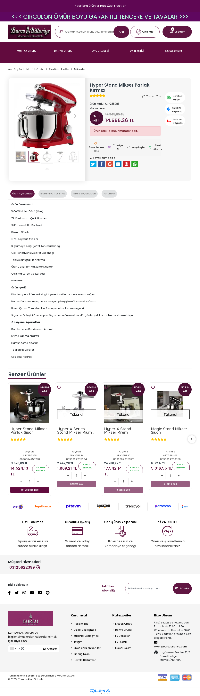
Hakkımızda (81, 624)
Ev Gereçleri (122, 636)
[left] (8, 439)
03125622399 (22, 567)
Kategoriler (121, 615)
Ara (121, 31)
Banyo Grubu (123, 630)
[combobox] (12, 648)
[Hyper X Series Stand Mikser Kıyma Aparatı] (29, 404)
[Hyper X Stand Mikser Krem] (76, 404)
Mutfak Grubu (123, 624)
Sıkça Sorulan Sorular (87, 648)
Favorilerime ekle (104, 158)
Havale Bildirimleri (85, 660)
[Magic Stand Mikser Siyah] (123, 404)
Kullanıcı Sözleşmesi (86, 636)
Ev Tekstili (121, 642)
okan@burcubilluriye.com (170, 646)
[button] (145, 32)
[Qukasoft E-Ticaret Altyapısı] (100, 691)
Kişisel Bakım (123, 648)
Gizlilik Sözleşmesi (85, 630)
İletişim (78, 642)
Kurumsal (79, 615)
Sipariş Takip (82, 654)
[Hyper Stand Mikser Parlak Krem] (170, 404)
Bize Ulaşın (163, 615)
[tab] (22, 194)
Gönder (184, 588)
